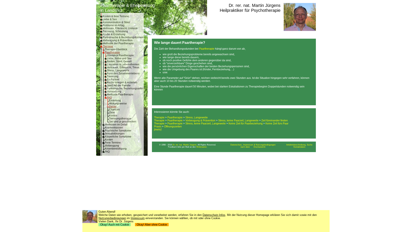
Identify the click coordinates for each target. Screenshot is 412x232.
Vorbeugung (114, 91)
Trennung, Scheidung (115, 31)
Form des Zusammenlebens (123, 73)
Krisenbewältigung (116, 148)
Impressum (138, 218)
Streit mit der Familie (119, 85)
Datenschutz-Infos (214, 215)
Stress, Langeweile (118, 70)
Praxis (157, 126)
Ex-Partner (113, 79)
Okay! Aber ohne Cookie (152, 224)
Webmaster (201, 147)
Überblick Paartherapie (120, 55)
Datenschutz (236, 145)
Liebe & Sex (110, 19)
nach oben (245, 147)
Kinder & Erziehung (114, 34)
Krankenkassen (114, 127)
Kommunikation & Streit (116, 22)
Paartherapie (112, 52)
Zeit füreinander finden (274, 120)
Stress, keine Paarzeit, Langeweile (238, 120)
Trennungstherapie (120, 118)
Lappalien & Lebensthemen (123, 64)
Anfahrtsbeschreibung (296, 145)
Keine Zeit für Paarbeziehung (246, 123)
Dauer (112, 106)
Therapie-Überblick (116, 49)
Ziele (112, 112)
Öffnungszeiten (173, 126)
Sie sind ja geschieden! (122, 121)
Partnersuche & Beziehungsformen (123, 37)
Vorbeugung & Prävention (118, 40)
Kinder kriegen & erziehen (122, 82)
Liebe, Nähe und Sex (119, 58)
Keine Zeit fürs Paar (276, 123)
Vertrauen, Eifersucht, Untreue (120, 28)
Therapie (108, 46)
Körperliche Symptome (118, 136)
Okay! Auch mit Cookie (114, 224)
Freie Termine (113, 142)
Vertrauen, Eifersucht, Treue (123, 67)
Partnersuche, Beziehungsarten (125, 88)
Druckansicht (259, 147)
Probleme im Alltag (113, 25)
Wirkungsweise (118, 103)
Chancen (114, 109)
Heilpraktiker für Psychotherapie (250, 10)
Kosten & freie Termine (116, 16)
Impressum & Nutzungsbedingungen (259, 145)
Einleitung (115, 100)
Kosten (113, 115)
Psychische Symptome (118, 130)
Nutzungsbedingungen (112, 218)
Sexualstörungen (115, 133)
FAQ (109, 97)
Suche (309, 145)
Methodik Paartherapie (120, 94)
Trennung (112, 76)
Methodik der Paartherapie (118, 43)
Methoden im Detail (116, 124)
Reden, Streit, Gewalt (119, 61)
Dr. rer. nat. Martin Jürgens (254, 5)
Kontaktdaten (299, 147)
